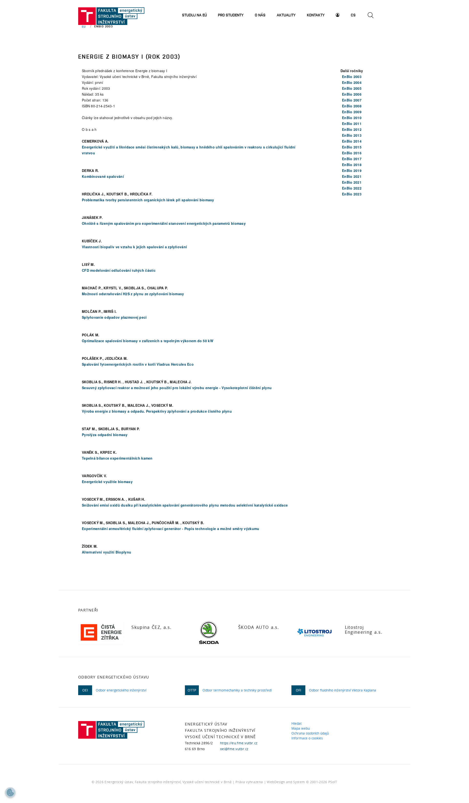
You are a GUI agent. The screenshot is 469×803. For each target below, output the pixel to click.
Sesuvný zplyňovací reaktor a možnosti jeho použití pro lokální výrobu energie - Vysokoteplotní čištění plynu (177, 387)
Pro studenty (231, 15)
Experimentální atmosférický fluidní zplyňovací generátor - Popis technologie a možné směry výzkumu (170, 528)
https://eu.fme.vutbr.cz (238, 743)
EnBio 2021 (352, 176)
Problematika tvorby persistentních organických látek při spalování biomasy (148, 199)
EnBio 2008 (352, 105)
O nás (260, 15)
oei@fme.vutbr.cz (234, 749)
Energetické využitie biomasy (107, 481)
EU (84, 26)
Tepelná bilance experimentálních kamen (117, 458)
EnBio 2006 (352, 94)
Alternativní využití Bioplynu (106, 552)
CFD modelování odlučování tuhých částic (119, 270)
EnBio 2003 (352, 76)
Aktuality (286, 15)
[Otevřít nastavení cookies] (10, 792)
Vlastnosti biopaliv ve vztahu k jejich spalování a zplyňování (134, 246)
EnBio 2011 (352, 123)
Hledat (297, 723)
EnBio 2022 (352, 188)
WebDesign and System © (302, 782)
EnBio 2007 (352, 100)
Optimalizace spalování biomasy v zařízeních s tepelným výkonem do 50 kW (147, 340)
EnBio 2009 (352, 111)
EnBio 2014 (352, 141)
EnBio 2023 (352, 194)
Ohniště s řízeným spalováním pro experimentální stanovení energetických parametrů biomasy (164, 223)
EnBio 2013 (352, 135)
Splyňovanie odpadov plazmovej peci (114, 317)
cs (353, 15)
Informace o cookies (308, 738)
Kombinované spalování (103, 176)
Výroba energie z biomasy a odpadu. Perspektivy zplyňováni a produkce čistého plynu (157, 411)
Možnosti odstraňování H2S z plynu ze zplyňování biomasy (133, 293)
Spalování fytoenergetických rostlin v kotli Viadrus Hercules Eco (138, 364)
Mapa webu (301, 728)
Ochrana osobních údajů (311, 733)
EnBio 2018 (352, 164)
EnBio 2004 (352, 82)
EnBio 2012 (352, 129)
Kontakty (316, 15)
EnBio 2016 (352, 152)
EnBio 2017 (352, 158)
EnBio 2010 (352, 117)
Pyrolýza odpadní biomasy (105, 434)
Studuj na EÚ (194, 15)
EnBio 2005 (352, 88)
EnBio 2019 (352, 170)
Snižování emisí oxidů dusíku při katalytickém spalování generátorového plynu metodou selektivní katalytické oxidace (185, 505)
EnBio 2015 (352, 147)
